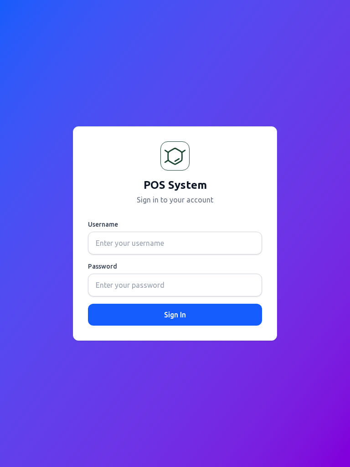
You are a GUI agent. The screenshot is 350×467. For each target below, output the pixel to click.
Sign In (175, 315)
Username (103, 224)
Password (102, 266)
